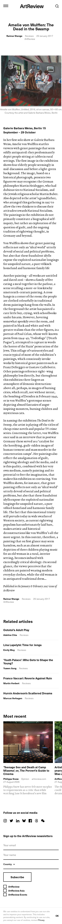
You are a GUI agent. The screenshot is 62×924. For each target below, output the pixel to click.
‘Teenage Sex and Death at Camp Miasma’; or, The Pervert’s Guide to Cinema (26, 770)
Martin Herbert (11, 683)
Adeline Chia (10, 635)
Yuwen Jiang (9, 668)
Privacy (41, 920)
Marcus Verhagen (12, 698)
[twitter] (11, 821)
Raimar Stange (14, 36)
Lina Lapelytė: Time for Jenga (22, 645)
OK (57, 916)
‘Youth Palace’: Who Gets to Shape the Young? (28, 661)
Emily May (9, 650)
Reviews (29, 36)
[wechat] (43, 821)
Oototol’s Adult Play (16, 630)
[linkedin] (18, 821)
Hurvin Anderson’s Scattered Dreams (27, 693)
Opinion (25, 779)
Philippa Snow (11, 778)
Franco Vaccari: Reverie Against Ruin (27, 678)
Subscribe (17, 877)
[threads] (36, 821)
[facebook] (30, 821)
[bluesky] (24, 821)
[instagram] (5, 821)
